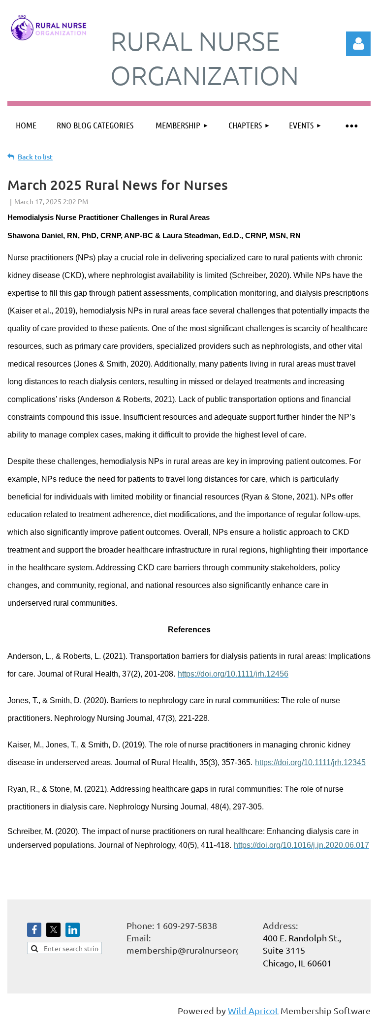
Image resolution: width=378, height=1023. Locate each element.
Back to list (35, 156)
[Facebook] (34, 930)
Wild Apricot (253, 1010)
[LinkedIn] (72, 930)
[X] (53, 930)
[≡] (351, 125)
